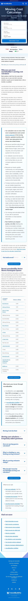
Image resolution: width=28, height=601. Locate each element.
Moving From (6, 23)
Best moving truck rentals (12, 527)
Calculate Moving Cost (14, 263)
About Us (14, 567)
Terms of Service (14, 574)
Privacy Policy (14, 572)
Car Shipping (14, 565)
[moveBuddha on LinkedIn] (11, 589)
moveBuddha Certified (13, 402)
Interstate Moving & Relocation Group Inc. (6, 361)
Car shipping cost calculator (13, 539)
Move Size (6, 31)
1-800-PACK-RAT (6, 346)
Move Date (6, 35)
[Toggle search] (23, 4)
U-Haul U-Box (5, 339)
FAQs (14, 570)
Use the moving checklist (12, 503)
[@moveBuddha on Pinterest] (19, 589)
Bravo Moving (5, 325)
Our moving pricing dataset (13, 542)
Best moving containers (12, 524)
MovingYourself (5, 356)
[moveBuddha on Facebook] (8, 589)
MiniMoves (4, 366)
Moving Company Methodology (14, 545)
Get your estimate (10, 489)
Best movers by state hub (12, 530)
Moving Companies (14, 563)
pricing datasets (10, 135)
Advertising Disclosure (14, 0)
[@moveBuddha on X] (15, 589)
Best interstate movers (11, 521)
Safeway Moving (6, 307)
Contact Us (14, 580)
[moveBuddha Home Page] (6, 3)
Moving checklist (10, 533)
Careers (14, 582)
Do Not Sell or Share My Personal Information (14, 577)
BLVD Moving (5, 303)
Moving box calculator (11, 536)
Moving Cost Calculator (14, 561)
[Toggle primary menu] (26, 4)
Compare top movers (11, 496)
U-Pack (4, 332)
